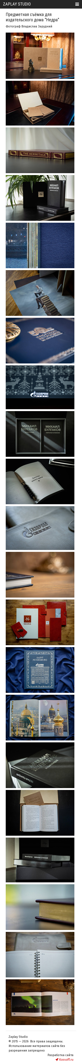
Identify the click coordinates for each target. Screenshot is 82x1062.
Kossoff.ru (65, 1059)
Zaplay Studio (17, 4)
